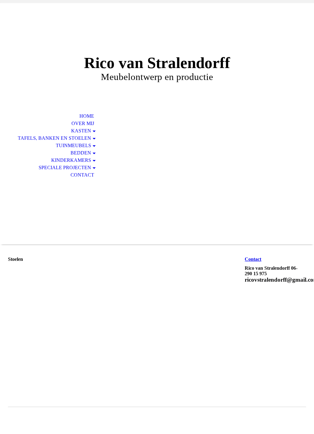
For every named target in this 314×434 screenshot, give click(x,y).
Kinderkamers (71, 160)
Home (86, 116)
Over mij (82, 123)
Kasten (81, 130)
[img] (157, 33)
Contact (82, 174)
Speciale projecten (65, 167)
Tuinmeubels (73, 145)
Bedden (81, 152)
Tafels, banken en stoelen (54, 138)
